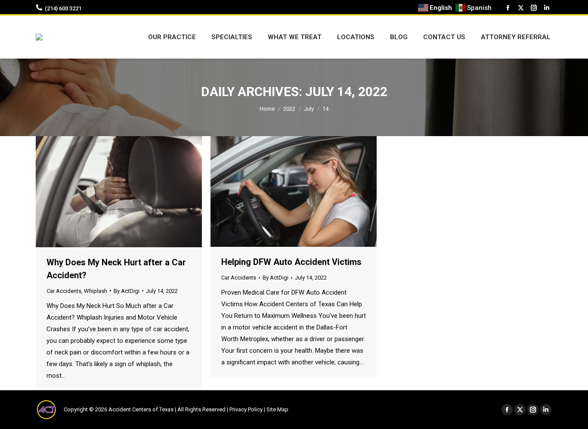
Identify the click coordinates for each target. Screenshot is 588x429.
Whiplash (95, 291)
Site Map (277, 409)
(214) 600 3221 (63, 8)
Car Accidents (63, 291)
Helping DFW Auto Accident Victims (291, 262)
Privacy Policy (246, 409)
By (126, 291)
